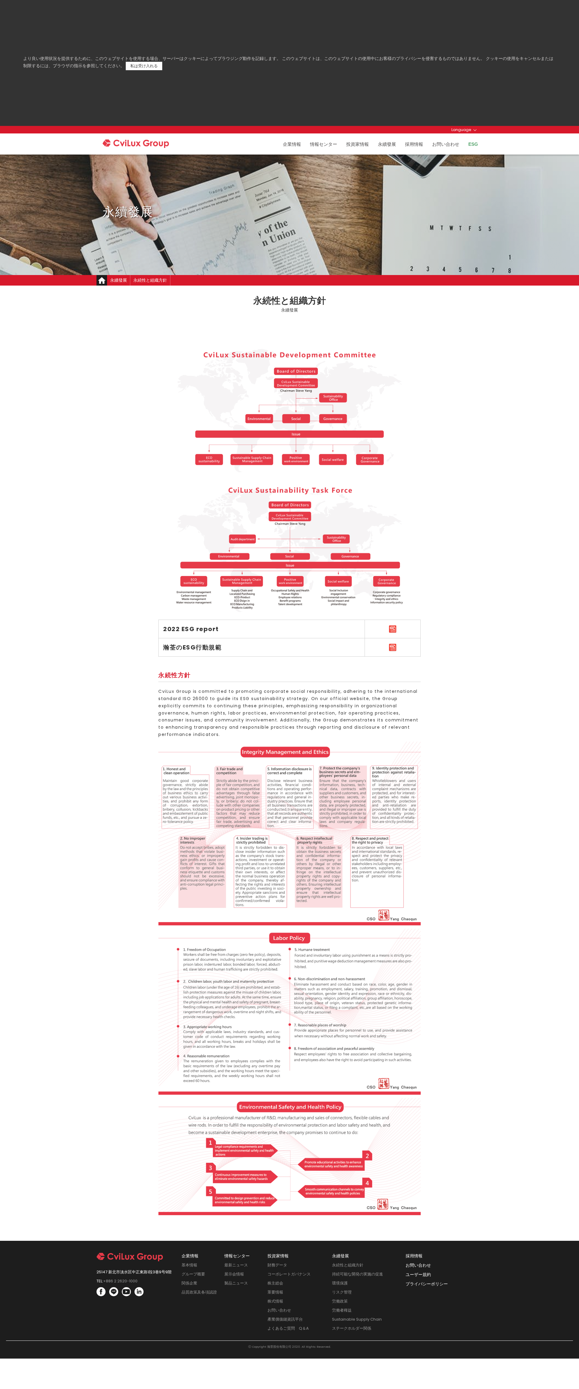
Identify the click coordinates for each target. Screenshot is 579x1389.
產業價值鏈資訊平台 (285, 1319)
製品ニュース (236, 1283)
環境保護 (340, 1283)
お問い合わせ (445, 144)
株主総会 (275, 1283)
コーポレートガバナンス (289, 1274)
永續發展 (387, 144)
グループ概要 (193, 1274)
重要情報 (275, 1292)
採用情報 (414, 144)
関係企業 (189, 1283)
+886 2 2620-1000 (120, 1281)
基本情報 (189, 1265)
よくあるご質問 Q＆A (288, 1328)
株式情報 (275, 1301)
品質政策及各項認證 (199, 1292)
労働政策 (340, 1301)
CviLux (147, 145)
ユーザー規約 (418, 1275)
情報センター (323, 144)
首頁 (101, 280)
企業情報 (292, 144)
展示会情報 (234, 1274)
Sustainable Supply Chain (357, 1319)
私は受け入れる (144, 66)
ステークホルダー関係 (351, 1328)
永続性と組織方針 (347, 1265)
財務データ (277, 1265)
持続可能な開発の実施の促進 (357, 1274)
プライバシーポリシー (427, 1284)
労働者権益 (342, 1310)
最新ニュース (236, 1265)
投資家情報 (357, 144)
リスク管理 (342, 1292)
